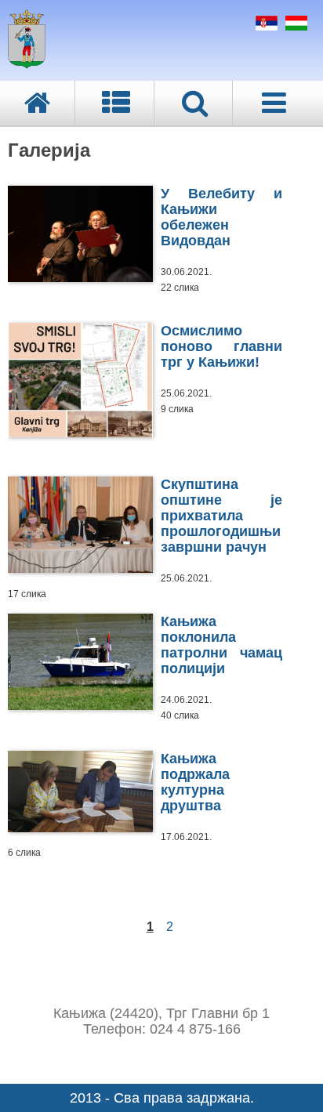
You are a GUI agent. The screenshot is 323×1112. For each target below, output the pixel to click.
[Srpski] (265, 26)
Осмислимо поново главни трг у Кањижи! (221, 346)
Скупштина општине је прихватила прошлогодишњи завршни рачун (221, 515)
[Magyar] (294, 26)
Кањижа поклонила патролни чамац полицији (221, 645)
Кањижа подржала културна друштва (195, 782)
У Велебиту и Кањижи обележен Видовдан (221, 217)
